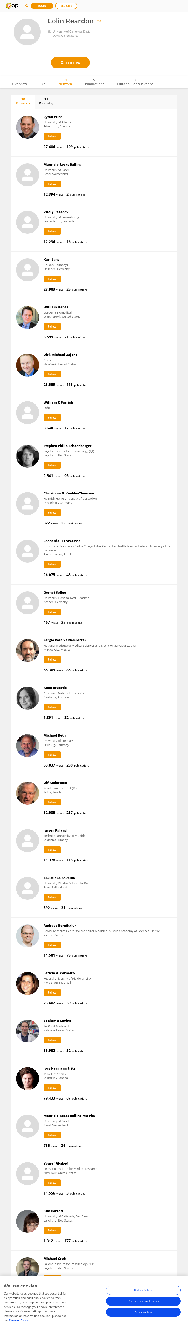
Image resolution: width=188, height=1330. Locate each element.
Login (42, 6)
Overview (19, 84)
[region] (94, 1303)
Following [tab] (46, 101)
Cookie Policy (19, 1320)
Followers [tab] (23, 101)
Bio (43, 84)
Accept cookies (143, 1312)
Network (65, 82)
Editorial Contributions (135, 82)
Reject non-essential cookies (143, 1301)
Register (66, 6)
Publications (94, 82)
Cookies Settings (143, 1290)
